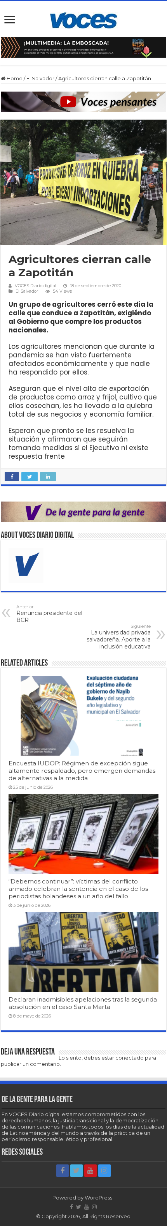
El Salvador (40, 78)
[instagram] (104, 1170)
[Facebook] (62, 1170)
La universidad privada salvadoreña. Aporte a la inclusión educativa (119, 637)
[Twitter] (76, 1170)
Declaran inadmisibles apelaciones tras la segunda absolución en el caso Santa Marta (83, 1003)
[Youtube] (90, 1170)
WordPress (98, 1197)
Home (14, 78)
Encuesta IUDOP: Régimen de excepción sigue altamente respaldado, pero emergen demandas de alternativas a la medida (82, 771)
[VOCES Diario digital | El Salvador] (84, 19)
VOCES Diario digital (35, 285)
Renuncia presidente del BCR (49, 614)
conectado (129, 1058)
